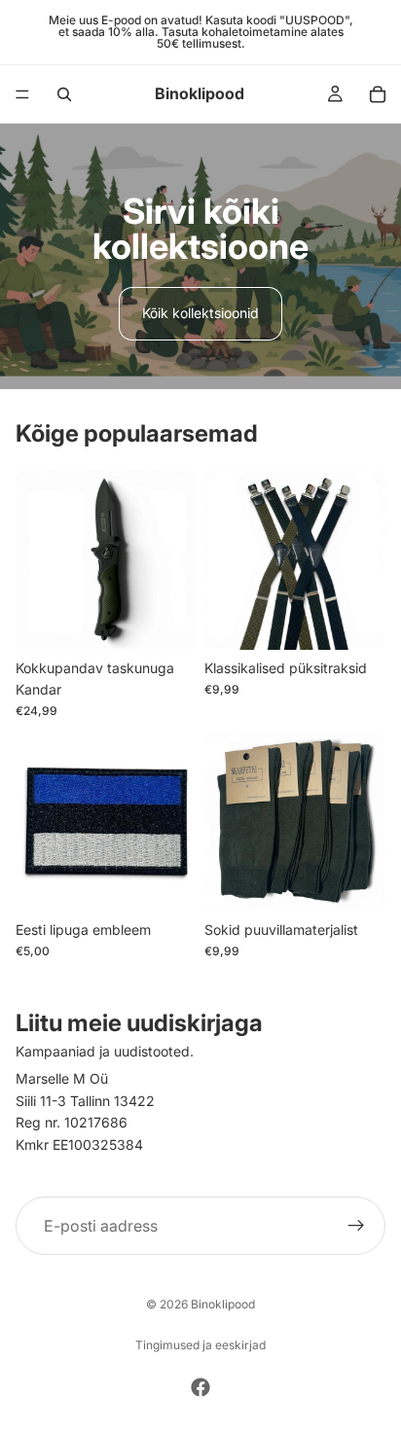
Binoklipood (223, 1304)
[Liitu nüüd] (356, 1225)
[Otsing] (64, 94)
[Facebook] (200, 1387)
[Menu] (22, 94)
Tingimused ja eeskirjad (200, 1345)
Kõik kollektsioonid (200, 312)
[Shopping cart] (377, 94)
